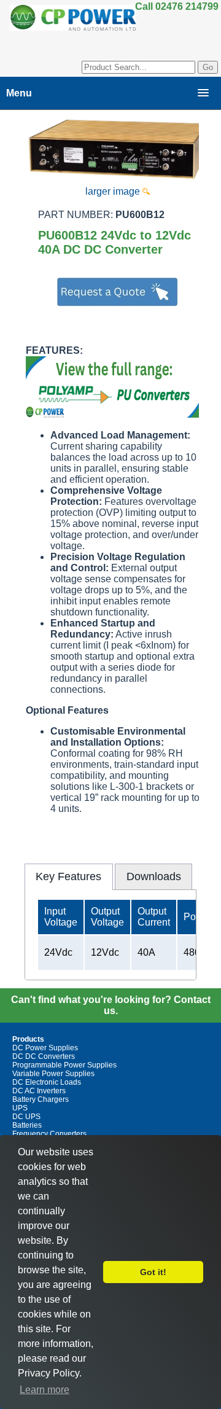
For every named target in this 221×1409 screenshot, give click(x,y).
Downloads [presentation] (153, 876)
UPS (20, 1108)
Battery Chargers (40, 1099)
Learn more (44, 1389)
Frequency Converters (49, 1134)
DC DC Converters (43, 1056)
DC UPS (26, 1116)
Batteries (27, 1125)
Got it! (153, 1272)
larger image (113, 191)
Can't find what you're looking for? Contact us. (111, 1005)
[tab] (69, 876)
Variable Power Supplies (53, 1073)
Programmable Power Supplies (64, 1065)
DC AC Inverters (39, 1091)
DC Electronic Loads (46, 1082)
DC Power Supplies (45, 1048)
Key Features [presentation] (68, 876)
